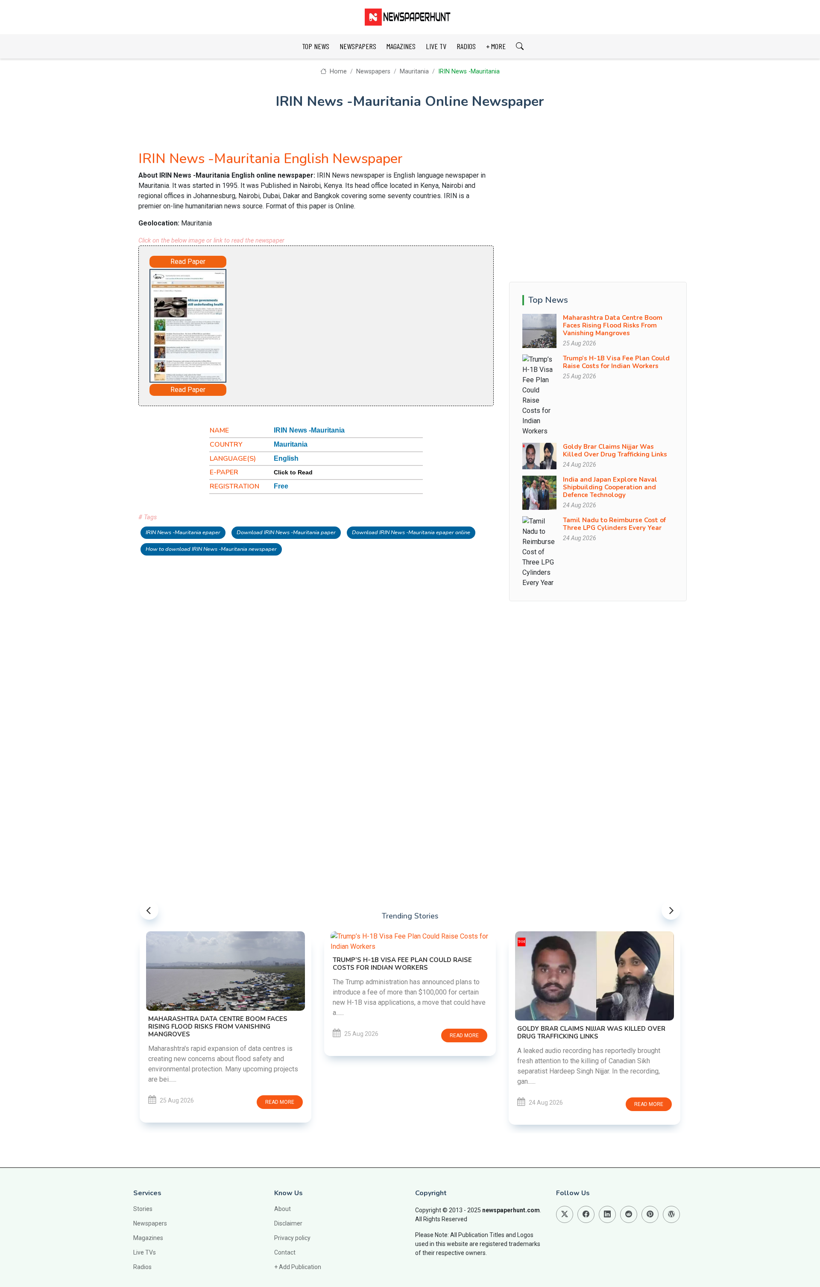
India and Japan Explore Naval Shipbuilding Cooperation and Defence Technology (610, 487)
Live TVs (144, 1252)
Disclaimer (288, 1223)
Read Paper (187, 261)
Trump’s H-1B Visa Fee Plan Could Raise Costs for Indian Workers (616, 362)
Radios (142, 1267)
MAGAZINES (401, 46)
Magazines (148, 1238)
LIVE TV (436, 46)
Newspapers (373, 71)
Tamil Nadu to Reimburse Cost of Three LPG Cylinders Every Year (614, 524)
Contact (285, 1252)
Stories (142, 1209)
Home (337, 71)
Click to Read (293, 472)
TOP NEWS (315, 46)
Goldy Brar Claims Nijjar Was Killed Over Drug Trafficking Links (615, 450)
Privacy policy (292, 1238)
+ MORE (496, 46)
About (282, 1209)
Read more (279, 1102)
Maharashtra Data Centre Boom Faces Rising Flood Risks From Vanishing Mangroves (612, 325)
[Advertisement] (340, 324)
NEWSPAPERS (358, 46)
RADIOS (466, 46)
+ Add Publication (297, 1267)
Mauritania (414, 71)
